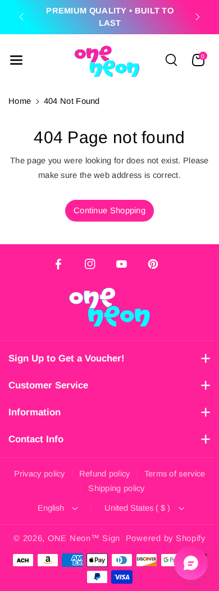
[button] (16, 60)
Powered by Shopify (166, 538)
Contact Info (35, 439)
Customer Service (48, 385)
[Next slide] (198, 17)
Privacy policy (39, 473)
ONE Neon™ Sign (84, 538)
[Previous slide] (21, 17)
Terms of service (175, 473)
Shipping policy (116, 488)
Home (19, 101)
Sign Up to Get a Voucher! (66, 358)
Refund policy (104, 473)
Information (34, 412)
